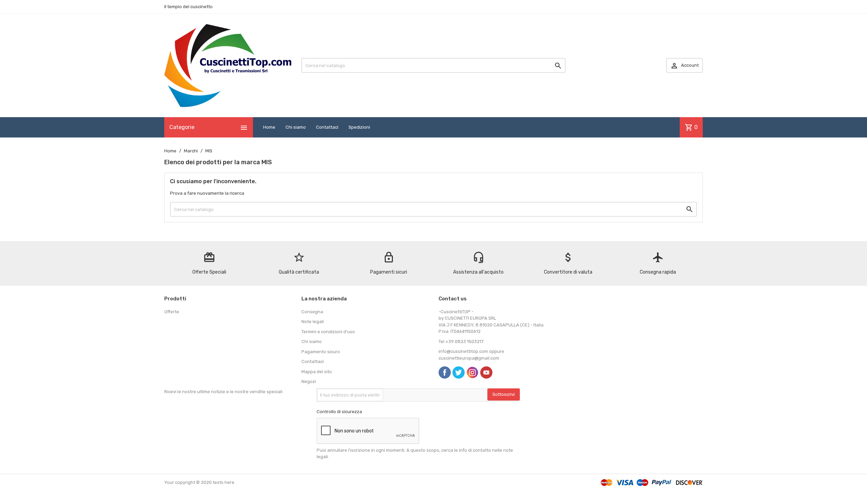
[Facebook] (445, 372)
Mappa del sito (316, 371)
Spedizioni (359, 127)
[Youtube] (486, 372)
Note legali (312, 321)
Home (269, 127)
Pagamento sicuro (320, 351)
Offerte (171, 311)
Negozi (308, 381)
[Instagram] (472, 372)
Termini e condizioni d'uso (328, 331)
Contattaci (327, 127)
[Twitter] (458, 372)
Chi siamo (296, 127)
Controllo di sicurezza (339, 411)
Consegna (312, 311)
